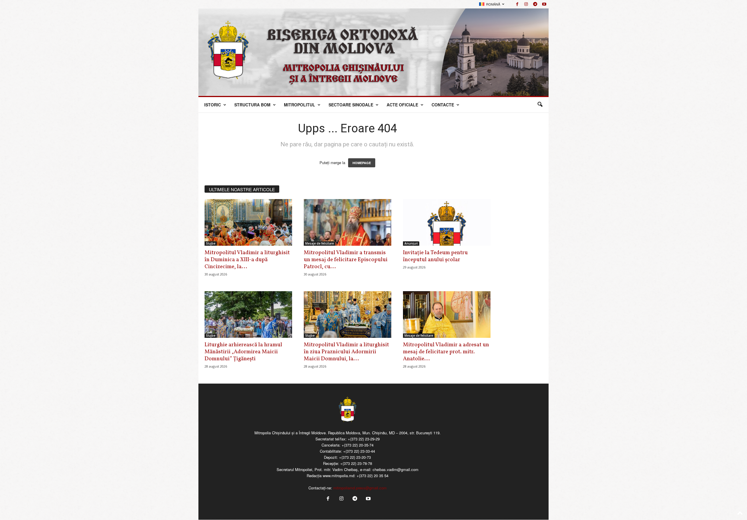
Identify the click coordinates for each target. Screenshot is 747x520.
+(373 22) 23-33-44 (359, 451)
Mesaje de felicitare (319, 243)
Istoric (212, 105)
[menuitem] (491, 4)
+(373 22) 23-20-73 (355, 457)
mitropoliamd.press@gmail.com (360, 488)
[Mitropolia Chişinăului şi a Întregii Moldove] (373, 52)
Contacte (443, 105)
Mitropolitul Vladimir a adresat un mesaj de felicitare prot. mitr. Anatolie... (446, 352)
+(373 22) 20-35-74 (358, 445)
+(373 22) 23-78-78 (356, 463)
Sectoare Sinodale (351, 105)
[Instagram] (526, 4)
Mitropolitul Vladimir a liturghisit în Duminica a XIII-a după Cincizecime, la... (247, 259)
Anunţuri (411, 243)
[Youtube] (544, 4)
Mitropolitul (299, 105)
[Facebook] (517, 4)
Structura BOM (252, 105)
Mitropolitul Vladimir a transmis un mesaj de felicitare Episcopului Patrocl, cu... (346, 259)
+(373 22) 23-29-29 (364, 439)
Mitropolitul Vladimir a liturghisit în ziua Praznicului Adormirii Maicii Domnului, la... (346, 352)
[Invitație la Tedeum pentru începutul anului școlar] (447, 222)
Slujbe (210, 243)
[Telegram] (535, 4)
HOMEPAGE (361, 163)
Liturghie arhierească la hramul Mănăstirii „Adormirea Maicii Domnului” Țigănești (243, 352)
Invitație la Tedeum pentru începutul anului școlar (435, 256)
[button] (539, 104)
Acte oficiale (402, 105)
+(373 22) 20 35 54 (372, 475)
